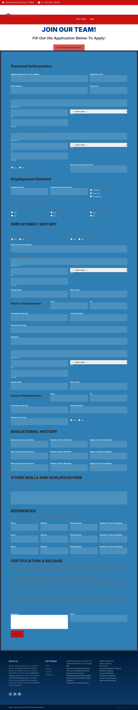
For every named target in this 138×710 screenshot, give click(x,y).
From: (52, 301)
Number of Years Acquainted (111, 523)
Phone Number (76, 523)
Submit (17, 634)
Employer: (15, 337)
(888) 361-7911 (119, 11)
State (71, 114)
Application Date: (97, 74)
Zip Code (13, 126)
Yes (15, 168)
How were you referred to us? (81, 165)
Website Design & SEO (122, 707)
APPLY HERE (81, 19)
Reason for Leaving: (18, 325)
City (12, 117)
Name (13, 523)
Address (43, 523)
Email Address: (17, 86)
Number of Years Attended (60, 440)
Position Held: (16, 290)
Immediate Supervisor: (20, 313)
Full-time (96, 190)
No (23, 168)
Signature (15, 614)
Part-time (96, 193)
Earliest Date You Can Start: (61, 187)
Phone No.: (95, 86)
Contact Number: (77, 313)
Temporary (97, 197)
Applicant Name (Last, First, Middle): (26, 74)
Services (87, 11)
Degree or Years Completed (100, 440)
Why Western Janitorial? (67, 11)
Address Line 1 (15, 107)
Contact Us (102, 11)
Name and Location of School (22, 440)
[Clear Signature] (66, 617)
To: (91, 301)
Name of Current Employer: (21, 244)
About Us (47, 11)
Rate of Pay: (75, 290)
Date (72, 614)
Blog (92, 19)
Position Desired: (17, 187)
